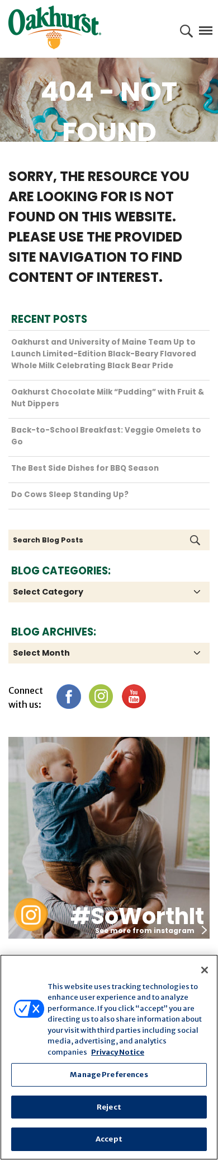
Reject (109, 1107)
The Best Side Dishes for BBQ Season (85, 468)
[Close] (204, 970)
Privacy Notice (117, 1052)
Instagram (100, 696)
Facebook (68, 696)
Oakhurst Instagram (31, 915)
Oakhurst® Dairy (54, 27)
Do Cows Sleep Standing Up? (70, 494)
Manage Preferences (109, 1074)
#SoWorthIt (137, 916)
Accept (109, 1139)
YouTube (133, 696)
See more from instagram (145, 930)
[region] (109, 1057)
